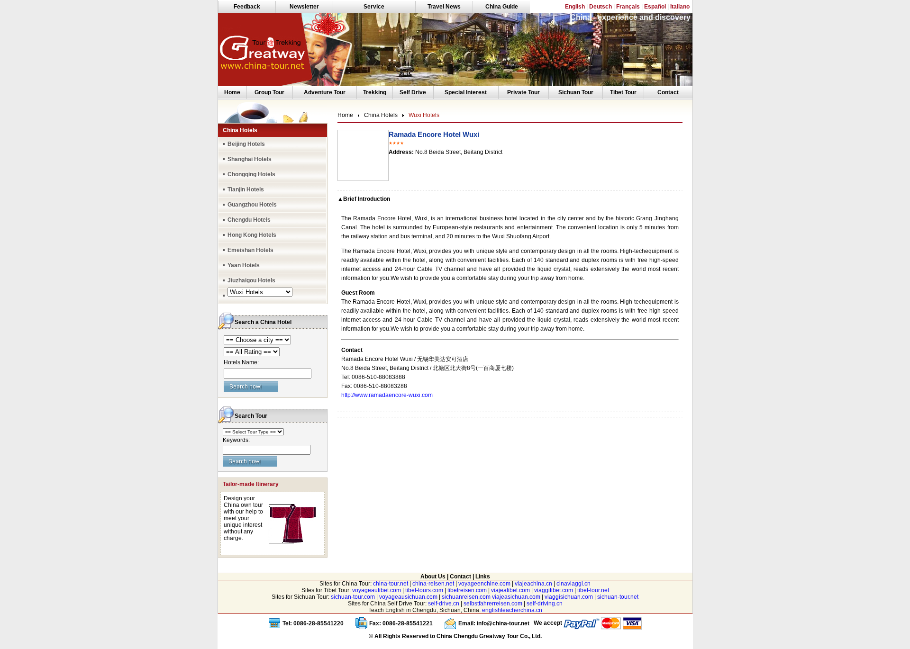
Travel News (444, 6)
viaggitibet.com (553, 590)
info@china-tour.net (503, 623)
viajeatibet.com (510, 590)
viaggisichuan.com (569, 597)
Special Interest (466, 92)
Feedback (247, 6)
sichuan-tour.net (617, 597)
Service (374, 6)
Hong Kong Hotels (252, 235)
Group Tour (269, 92)
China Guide (501, 6)
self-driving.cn (545, 603)
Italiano (680, 6)
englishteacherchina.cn (512, 610)
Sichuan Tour (575, 92)
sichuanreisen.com (466, 597)
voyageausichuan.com (408, 597)
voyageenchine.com (484, 583)
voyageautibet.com (376, 590)
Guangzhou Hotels (252, 204)
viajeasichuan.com (516, 597)
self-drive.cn (443, 603)
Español (655, 6)
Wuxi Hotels (424, 115)
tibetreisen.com (467, 590)
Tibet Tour (623, 92)
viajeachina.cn (533, 583)
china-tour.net (390, 583)
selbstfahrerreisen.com (493, 603)
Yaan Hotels (244, 265)
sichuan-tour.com (353, 597)
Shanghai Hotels (250, 159)
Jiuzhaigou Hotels (251, 280)
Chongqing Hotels (251, 174)
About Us (433, 576)
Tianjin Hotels (246, 189)
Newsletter (304, 6)
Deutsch (600, 6)
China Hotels (381, 115)
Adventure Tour (325, 92)
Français (628, 6)
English (575, 6)
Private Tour (523, 92)
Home (232, 92)
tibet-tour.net (593, 590)
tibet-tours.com (424, 590)
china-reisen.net (433, 583)
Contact (668, 92)
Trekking (374, 92)
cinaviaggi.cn (573, 583)
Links (482, 576)
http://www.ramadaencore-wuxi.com (387, 395)
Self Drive (413, 92)
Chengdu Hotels (249, 219)
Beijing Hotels (246, 144)
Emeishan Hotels (250, 250)
